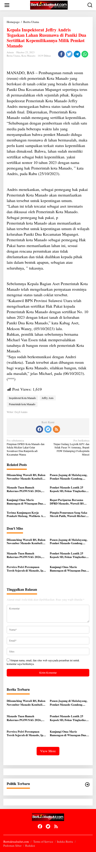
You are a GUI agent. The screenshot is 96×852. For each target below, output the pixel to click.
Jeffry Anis (48, 398)
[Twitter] (48, 429)
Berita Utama (13, 55)
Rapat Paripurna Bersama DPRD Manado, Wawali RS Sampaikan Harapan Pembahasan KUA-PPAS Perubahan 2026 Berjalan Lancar (67, 501)
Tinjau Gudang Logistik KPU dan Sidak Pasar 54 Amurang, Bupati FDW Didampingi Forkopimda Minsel (71, 447)
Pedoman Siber (12, 846)
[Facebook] (39, 429)
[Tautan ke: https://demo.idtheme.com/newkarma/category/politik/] (87, 784)
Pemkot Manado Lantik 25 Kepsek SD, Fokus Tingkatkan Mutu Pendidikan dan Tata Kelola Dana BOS (68, 489)
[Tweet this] (69, 54)
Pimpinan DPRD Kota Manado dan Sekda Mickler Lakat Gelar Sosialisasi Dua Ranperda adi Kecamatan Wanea (25, 447)
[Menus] (6, 5)
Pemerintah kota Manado (22, 404)
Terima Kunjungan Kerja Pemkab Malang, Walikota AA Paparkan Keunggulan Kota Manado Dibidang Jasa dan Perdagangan (26, 514)
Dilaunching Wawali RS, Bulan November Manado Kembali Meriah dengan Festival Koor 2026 (26, 476)
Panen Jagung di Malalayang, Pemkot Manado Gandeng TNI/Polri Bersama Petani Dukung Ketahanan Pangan (68, 476)
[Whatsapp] (84, 54)
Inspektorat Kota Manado (22, 398)
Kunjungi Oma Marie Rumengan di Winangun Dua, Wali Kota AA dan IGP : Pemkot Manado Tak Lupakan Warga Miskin (26, 501)
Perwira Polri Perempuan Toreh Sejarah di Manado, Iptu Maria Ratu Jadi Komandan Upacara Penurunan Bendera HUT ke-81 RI (26, 568)
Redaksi (30, 846)
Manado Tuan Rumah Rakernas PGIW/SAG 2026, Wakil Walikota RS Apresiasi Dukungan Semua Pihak (25, 489)
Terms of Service (43, 842)
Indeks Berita (65, 842)
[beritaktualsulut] (49, 4)
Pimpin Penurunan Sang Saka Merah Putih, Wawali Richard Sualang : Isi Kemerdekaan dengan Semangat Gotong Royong (68, 514)
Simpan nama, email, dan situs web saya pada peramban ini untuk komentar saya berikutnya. (43, 662)
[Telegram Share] (77, 54)
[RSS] (56, 429)
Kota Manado (28, 55)
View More (48, 751)
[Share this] (61, 54)
